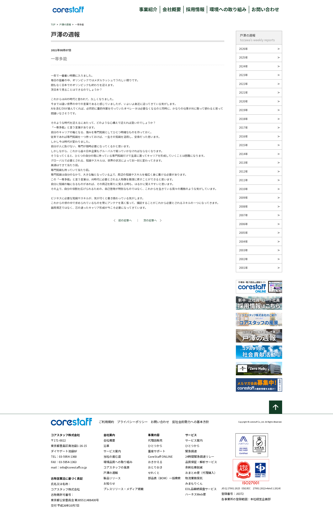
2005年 (243, 233)
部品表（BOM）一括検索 (164, 478)
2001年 (243, 268)
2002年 (243, 259)
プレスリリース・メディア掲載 (123, 489)
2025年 (243, 57)
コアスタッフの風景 (116, 467)
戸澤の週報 (65, 24)
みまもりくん (194, 483)
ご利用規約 (106, 421)
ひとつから (155, 446)
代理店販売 (155, 440)
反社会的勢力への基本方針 (190, 421)
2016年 (243, 136)
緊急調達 (191, 451)
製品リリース (112, 478)
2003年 (243, 250)
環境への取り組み (227, 9)
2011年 (243, 180)
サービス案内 (112, 451)
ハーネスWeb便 (195, 494)
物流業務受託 (194, 478)
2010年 (243, 189)
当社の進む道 (112, 456)
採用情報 (195, 9)
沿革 (106, 446)
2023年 (243, 75)
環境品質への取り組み (117, 462)
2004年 (243, 241)
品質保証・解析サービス (201, 462)
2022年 (243, 84)
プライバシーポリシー (132, 421)
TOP (53, 24)
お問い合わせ (265, 9)
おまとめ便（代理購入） (201, 473)
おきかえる (155, 462)
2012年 (243, 171)
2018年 (243, 119)
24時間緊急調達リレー (199, 456)
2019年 (243, 110)
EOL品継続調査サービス (201, 489)
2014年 (243, 154)
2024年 (243, 66)
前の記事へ (125, 220)
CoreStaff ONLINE (160, 456)
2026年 (243, 49)
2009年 (243, 197)
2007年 (243, 215)
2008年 (243, 206)
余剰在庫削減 (194, 467)
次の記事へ (150, 220)
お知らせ (109, 483)
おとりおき (155, 467)
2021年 (243, 92)
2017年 (243, 127)
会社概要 (171, 9)
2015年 (243, 145)
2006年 (243, 224)
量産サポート (156, 451)
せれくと (154, 473)
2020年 (243, 101)
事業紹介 (148, 9)
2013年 (243, 162)
